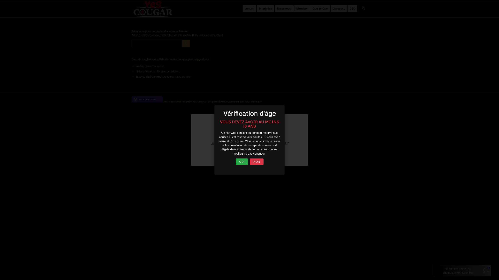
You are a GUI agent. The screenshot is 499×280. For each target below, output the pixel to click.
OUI (241, 161)
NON (256, 161)
